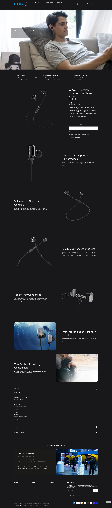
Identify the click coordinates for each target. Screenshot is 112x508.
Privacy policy (32, 505)
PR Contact (34, 491)
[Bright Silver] (72, 99)
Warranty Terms (53, 491)
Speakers (16, 489)
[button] (87, 4)
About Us (34, 485)
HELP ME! (52, 485)
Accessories (16, 493)
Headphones (16, 491)
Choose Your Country (18, 495)
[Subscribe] (95, 490)
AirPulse (16, 485)
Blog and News (35, 489)
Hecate (15, 487)
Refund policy (25, 505)
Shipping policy (46, 505)
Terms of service (39, 505)
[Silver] (75, 99)
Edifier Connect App (54, 493)
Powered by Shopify (18, 505)
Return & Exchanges (54, 489)
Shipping (70, 104)
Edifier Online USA (21, 502)
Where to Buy (52, 495)
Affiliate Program (35, 487)
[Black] (70, 99)
